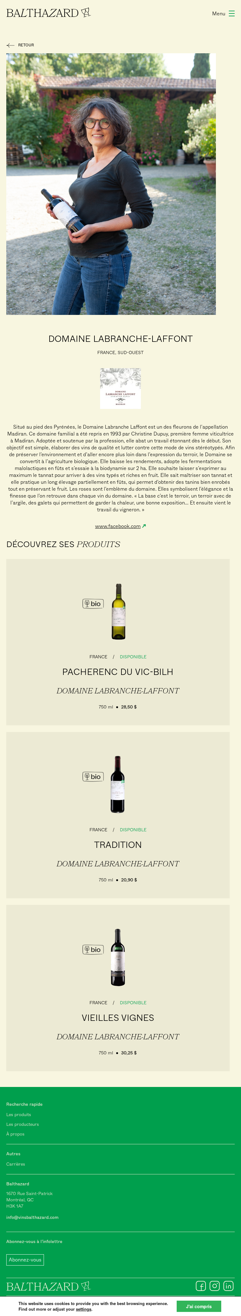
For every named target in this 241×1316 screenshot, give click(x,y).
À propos (15, 1134)
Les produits (18, 1114)
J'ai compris (199, 1306)
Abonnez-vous (25, 1259)
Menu (218, 13)
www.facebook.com (118, 526)
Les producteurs (22, 1124)
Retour (26, 45)
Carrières (15, 1164)
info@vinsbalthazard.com (32, 1217)
